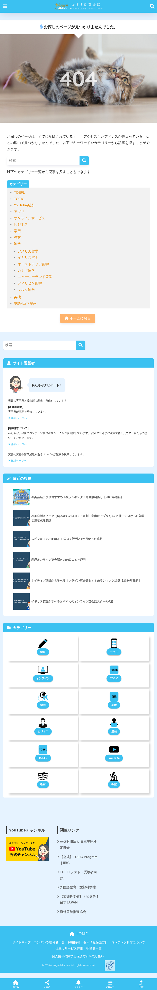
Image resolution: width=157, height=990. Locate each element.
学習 (17, 231)
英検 (17, 297)
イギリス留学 (28, 258)
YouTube (114, 757)
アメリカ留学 (28, 251)
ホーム (16, 987)
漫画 (114, 731)
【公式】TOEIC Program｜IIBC (78, 860)
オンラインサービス (29, 218)
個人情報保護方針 (95, 942)
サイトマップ (21, 942)
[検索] (84, 160)
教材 (17, 237)
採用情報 (74, 942)
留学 (17, 244)
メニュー (110, 987)
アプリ (19, 212)
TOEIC (19, 199)
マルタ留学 (26, 290)
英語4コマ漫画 (25, 304)
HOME (81, 933)
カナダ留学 (26, 270)
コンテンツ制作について (128, 942)
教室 (114, 784)
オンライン (43, 678)
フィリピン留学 (30, 283)
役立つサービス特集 (69, 948)
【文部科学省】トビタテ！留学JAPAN (79, 899)
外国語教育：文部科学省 (78, 887)
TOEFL (19, 193)
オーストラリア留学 (33, 264)
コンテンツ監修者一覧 (49, 942)
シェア (47, 987)
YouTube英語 (24, 205)
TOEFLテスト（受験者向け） (78, 875)
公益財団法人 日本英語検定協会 (78, 844)
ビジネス (21, 224)
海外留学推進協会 (73, 912)
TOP (141, 987)
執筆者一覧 (94, 948)
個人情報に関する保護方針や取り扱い (78, 956)
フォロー (78, 987)
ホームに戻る (80, 318)
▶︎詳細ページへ (17, 418)
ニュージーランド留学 (35, 277)
